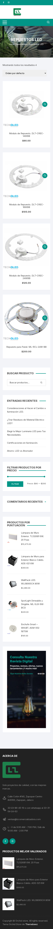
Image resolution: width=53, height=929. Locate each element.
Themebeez (31, 924)
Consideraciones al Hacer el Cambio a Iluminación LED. (26, 410)
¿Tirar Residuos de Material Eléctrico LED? (25, 421)
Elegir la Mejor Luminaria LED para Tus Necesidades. (26, 433)
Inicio (11, 44)
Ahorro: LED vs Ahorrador (20, 450)
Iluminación (21, 44)
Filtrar (15, 484)
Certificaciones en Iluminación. (22, 442)
